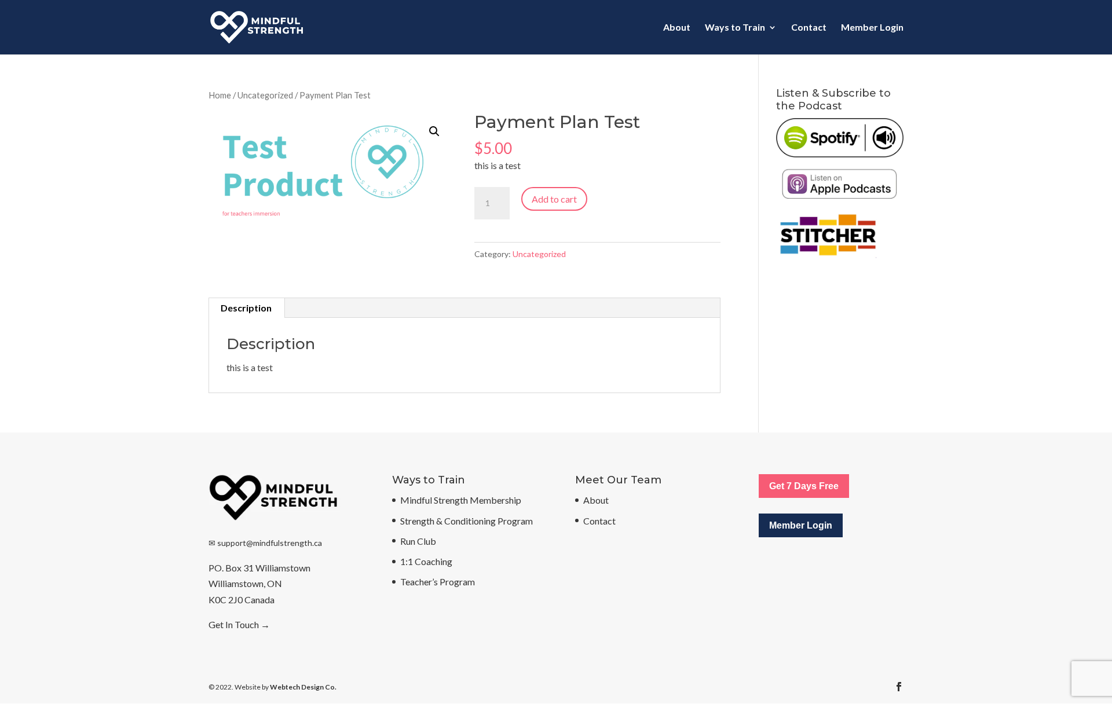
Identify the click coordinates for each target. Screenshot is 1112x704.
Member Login (872, 27)
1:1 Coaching (426, 561)
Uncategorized (265, 95)
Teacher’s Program (437, 581)
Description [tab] (246, 307)
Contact (808, 27)
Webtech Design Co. (303, 687)
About (676, 27)
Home (220, 95)
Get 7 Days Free (804, 486)
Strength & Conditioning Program (466, 520)
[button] (434, 131)
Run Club (418, 541)
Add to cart (554, 198)
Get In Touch (234, 624)
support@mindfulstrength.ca (269, 543)
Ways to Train (735, 27)
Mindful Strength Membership (460, 499)
